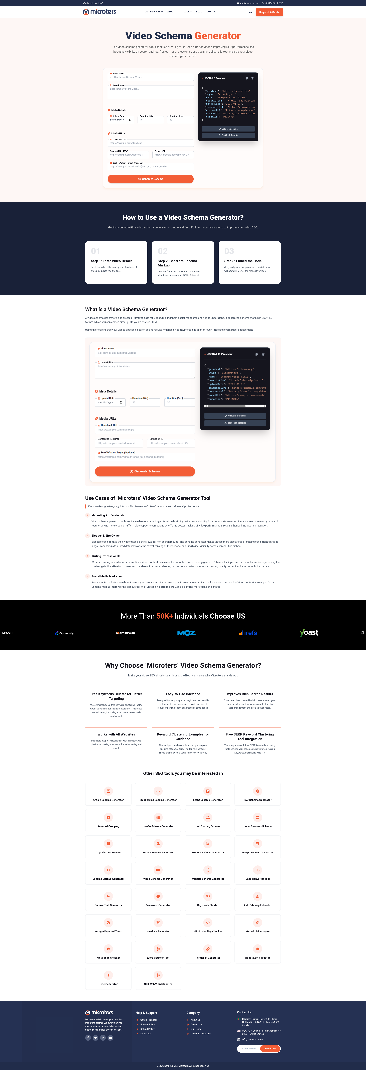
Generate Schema (152, 178)
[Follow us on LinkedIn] (103, 1038)
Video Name (119, 73)
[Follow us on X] (95, 1038)
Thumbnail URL (120, 139)
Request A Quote (269, 12)
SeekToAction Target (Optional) (128, 163)
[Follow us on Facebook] (88, 1038)
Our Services (152, 11)
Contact (212, 11)
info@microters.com (252, 1039)
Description (118, 85)
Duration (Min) (147, 116)
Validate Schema (230, 129)
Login (249, 12)
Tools (185, 11)
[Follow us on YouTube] (110, 1038)
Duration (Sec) (176, 116)
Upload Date (118, 116)
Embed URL (160, 151)
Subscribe (270, 1048)
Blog (199, 11)
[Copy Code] (246, 78)
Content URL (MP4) (119, 151)
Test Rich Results (229, 135)
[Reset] (252, 78)
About (171, 11)
